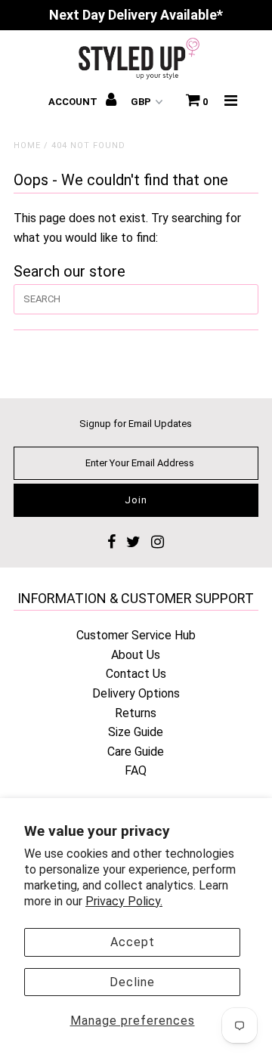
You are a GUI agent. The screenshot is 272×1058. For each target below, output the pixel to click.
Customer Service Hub (136, 635)
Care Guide (135, 751)
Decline (132, 982)
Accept (132, 942)
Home (27, 145)
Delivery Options (136, 693)
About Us (135, 655)
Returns (135, 713)
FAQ (136, 770)
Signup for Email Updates (135, 423)
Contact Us (136, 674)
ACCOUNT (74, 101)
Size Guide (135, 732)
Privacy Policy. (123, 901)
